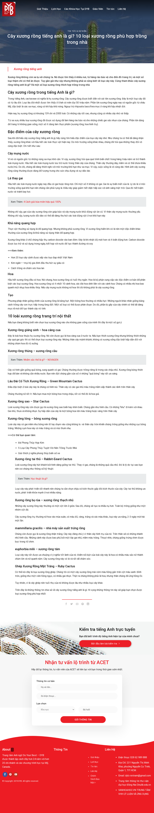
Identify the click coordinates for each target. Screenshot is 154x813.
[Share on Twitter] (71, 604)
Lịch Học (56, 9)
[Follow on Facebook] (5, 774)
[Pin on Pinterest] (82, 604)
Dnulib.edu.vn (144, 784)
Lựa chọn (41, 703)
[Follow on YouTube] (15, 774)
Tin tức (110, 9)
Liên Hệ (122, 9)
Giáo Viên (98, 9)
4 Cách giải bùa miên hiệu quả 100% (42, 201)
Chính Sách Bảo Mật (95, 779)
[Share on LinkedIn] (88, 604)
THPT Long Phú (11, 794)
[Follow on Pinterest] (10, 774)
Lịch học (94, 762)
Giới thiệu (95, 757)
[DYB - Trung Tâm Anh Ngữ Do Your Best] (17, 9)
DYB (20, 781)
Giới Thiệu (42, 9)
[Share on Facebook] (66, 604)
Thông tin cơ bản (45, 681)
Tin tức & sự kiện (77, 31)
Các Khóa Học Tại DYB (76, 9)
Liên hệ (94, 771)
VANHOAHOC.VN (127, 790)
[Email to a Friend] (77, 604)
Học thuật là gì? (39, 478)
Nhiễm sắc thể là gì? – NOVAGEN (40, 359)
